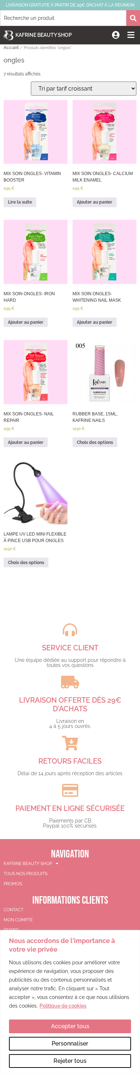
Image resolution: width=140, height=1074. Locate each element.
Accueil (11, 47)
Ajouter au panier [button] (94, 202)
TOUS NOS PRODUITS (25, 873)
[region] (70, 1002)
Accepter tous (70, 1026)
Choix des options (95, 442)
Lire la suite (20, 202)
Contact (13, 909)
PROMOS (13, 883)
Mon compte (18, 919)
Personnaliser (70, 1043)
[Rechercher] (133, 18)
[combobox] (63, 18)
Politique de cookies (63, 1006)
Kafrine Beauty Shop (43, 35)
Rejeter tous (70, 1060)
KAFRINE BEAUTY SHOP (28, 863)
